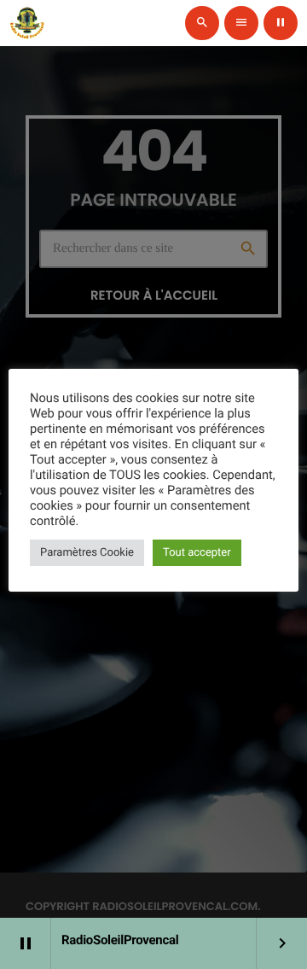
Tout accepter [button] (197, 552)
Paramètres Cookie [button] (87, 552)
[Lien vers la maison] (27, 23)
